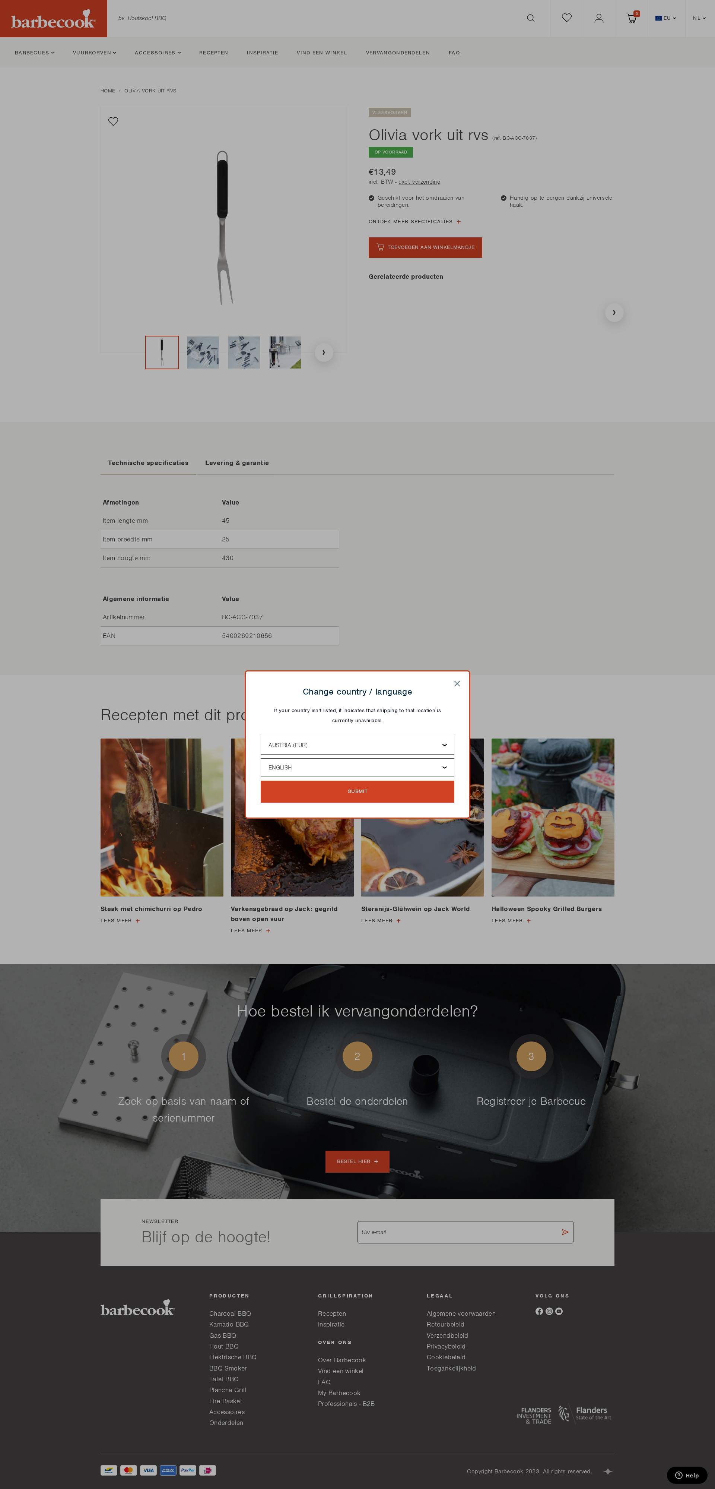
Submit (358, 791)
